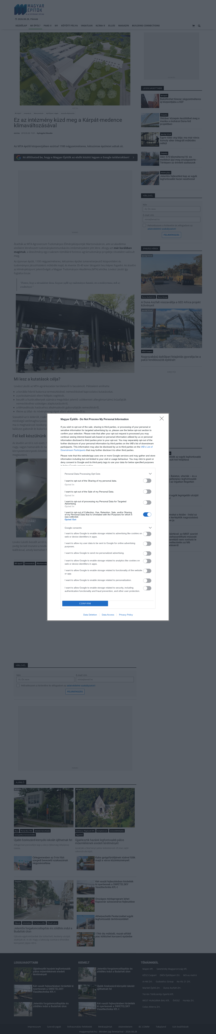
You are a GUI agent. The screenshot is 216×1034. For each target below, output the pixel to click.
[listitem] (108, 473)
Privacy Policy (126, 614)
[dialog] (108, 517)
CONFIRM (85, 603)
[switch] (147, 481)
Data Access (108, 614)
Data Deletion (90, 614)
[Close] (163, 419)
